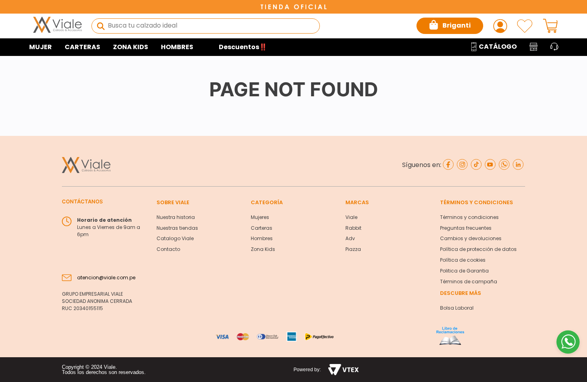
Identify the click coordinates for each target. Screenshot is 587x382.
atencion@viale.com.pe (106, 277)
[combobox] (205, 26)
